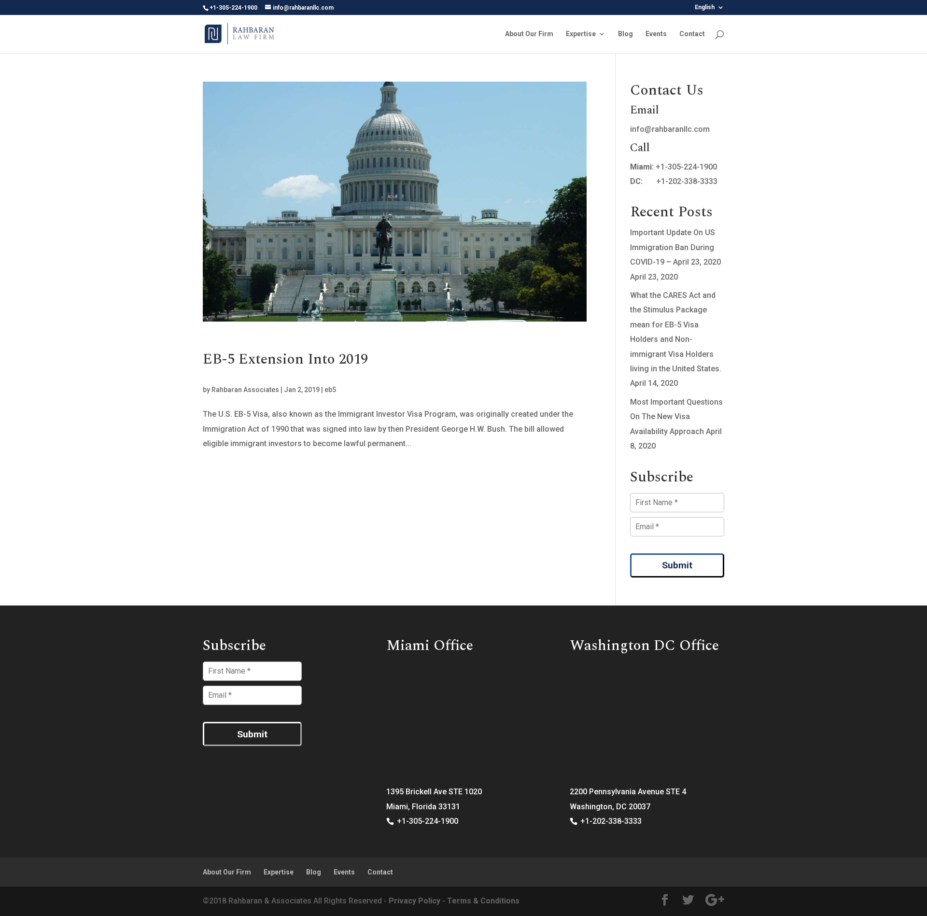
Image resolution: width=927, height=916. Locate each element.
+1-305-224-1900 (686, 166)
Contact (692, 34)
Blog (625, 34)
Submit (677, 565)
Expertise (581, 34)
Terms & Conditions (483, 900)
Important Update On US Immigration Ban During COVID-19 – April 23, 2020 (675, 247)
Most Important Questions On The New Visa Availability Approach (676, 416)
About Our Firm (529, 34)
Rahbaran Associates (245, 390)
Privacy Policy (414, 900)
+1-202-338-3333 (686, 181)
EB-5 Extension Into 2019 (285, 359)
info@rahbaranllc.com (670, 129)
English (705, 7)
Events (656, 34)
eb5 (330, 390)
